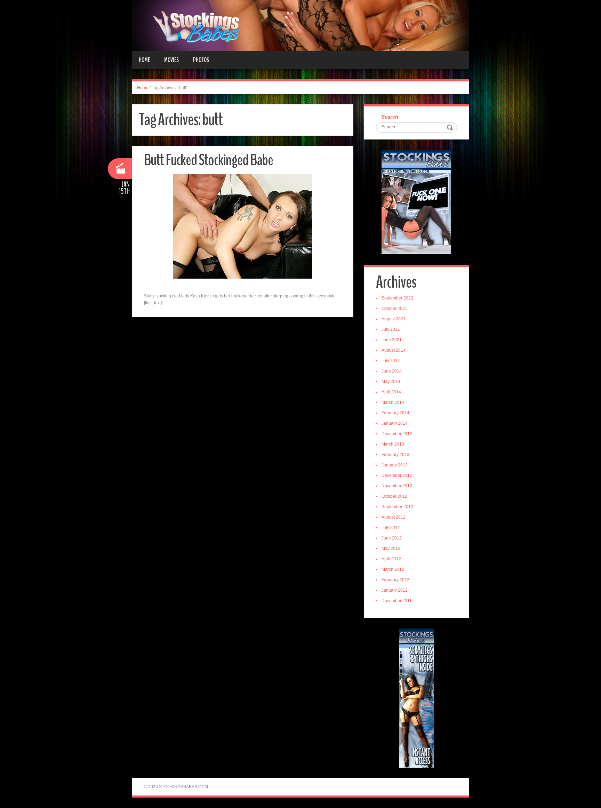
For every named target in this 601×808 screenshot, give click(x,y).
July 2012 (391, 527)
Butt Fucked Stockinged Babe (208, 160)
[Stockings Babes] (300, 25)
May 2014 (391, 381)
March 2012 (393, 569)
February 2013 (395, 454)
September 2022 (397, 298)
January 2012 (395, 590)
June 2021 (392, 339)
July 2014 (391, 360)
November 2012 (397, 485)
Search (389, 117)
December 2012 (397, 475)
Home (144, 60)
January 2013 (395, 465)
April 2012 (391, 559)
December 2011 (397, 600)
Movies (171, 60)
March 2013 (393, 444)
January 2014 (395, 423)
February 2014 (395, 412)
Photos (201, 60)
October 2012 (394, 496)
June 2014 (392, 371)
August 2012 (394, 517)
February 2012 (395, 579)
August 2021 (394, 319)
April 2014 (391, 392)
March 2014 (393, 402)
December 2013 (397, 433)
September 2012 (397, 506)
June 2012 (392, 538)
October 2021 (394, 308)
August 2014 (394, 350)
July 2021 (391, 329)
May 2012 (391, 548)
